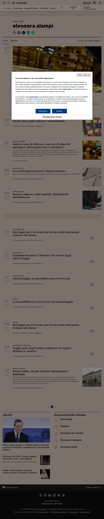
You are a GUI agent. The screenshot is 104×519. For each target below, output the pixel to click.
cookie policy (67, 89)
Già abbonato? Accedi (52, 117)
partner (85, 97)
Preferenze (43, 111)
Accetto (59, 111)
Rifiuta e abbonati (83, 75)
